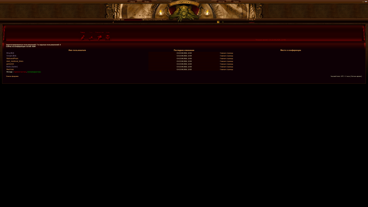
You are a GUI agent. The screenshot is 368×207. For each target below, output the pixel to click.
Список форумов (12, 76)
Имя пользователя (77, 50)
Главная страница (226, 53)
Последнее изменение (184, 50)
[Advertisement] (184, 90)
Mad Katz (10, 69)
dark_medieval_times (14, 61)
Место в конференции (290, 50)
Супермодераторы (34, 72)
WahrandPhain (12, 58)
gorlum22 (10, 64)
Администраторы (20, 72)
